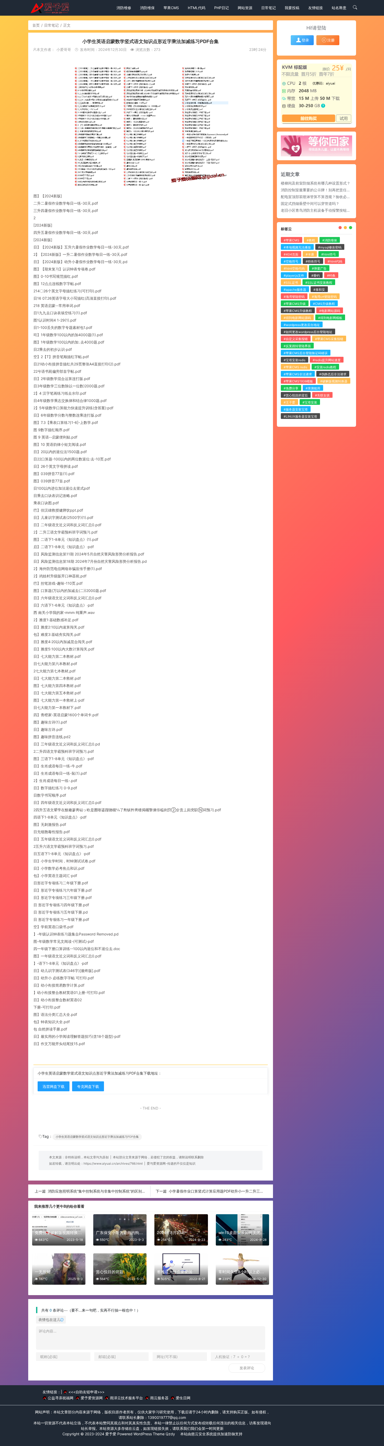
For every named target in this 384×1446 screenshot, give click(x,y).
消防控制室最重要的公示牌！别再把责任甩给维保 (321, 190)
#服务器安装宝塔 (296, 409)
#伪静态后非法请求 (332, 374)
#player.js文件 (294, 275)
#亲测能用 (313, 388)
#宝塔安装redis (294, 360)
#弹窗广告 (319, 268)
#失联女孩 (322, 395)
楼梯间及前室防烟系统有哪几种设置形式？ (315, 183)
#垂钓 (315, 275)
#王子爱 (289, 402)
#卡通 (310, 254)
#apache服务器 (295, 290)
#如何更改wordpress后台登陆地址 (308, 332)
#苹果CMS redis (295, 367)
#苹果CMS (291, 240)
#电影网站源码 (329, 311)
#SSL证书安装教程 (318, 283)
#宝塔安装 (309, 402)
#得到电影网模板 (330, 318)
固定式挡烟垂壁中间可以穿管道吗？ (310, 203)
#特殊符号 (313, 261)
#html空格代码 (294, 268)
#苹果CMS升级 (295, 304)
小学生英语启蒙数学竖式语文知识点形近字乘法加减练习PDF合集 (97, 1137)
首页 (36, 25)
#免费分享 (291, 388)
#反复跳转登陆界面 (297, 346)
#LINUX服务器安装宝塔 (300, 416)
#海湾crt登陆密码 (324, 297)
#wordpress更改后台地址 (302, 325)
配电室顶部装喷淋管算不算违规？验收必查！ (317, 196)
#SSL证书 (291, 283)
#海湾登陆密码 (294, 297)
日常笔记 (51, 25)
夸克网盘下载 (88, 1086)
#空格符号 (291, 261)
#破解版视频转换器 (333, 381)
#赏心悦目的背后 (296, 395)
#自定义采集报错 (296, 339)
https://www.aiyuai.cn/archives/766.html (113, 1163)
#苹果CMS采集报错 (329, 339)
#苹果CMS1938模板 (298, 381)
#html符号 (328, 254)
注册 (331, 40)
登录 (305, 40)
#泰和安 (319, 290)
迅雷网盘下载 (54, 1086)
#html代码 (335, 261)
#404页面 (291, 254)
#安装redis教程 (325, 367)
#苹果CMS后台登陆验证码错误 (306, 353)
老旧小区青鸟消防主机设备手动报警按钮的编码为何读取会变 (330, 210)
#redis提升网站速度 (327, 360)
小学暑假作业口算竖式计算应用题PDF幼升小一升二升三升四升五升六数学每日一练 (236, 1191)
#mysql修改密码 (329, 247)
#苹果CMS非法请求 (298, 374)
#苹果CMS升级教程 (298, 311)
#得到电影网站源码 (297, 318)
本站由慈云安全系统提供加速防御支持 (211, 1434)
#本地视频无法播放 (297, 247)
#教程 (311, 240)
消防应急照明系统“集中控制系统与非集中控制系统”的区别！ (97, 1191)
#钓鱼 (331, 275)
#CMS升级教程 (324, 304)
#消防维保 (329, 240)
